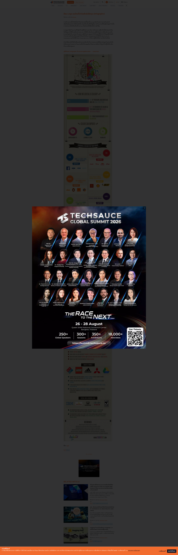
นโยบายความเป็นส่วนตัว (134, 550)
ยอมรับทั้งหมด (171, 551)
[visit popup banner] (89, 277)
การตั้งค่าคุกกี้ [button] (162, 551)
